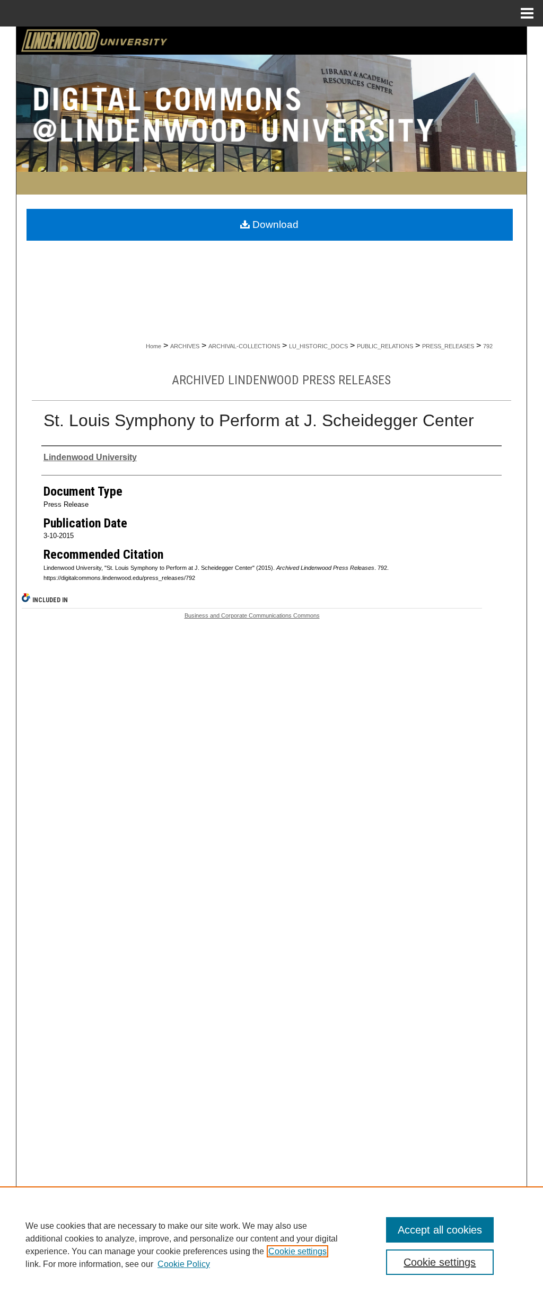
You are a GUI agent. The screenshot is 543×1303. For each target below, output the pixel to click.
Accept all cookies (440, 1230)
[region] (271, 1244)
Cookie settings (297, 1251)
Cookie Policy (183, 1264)
